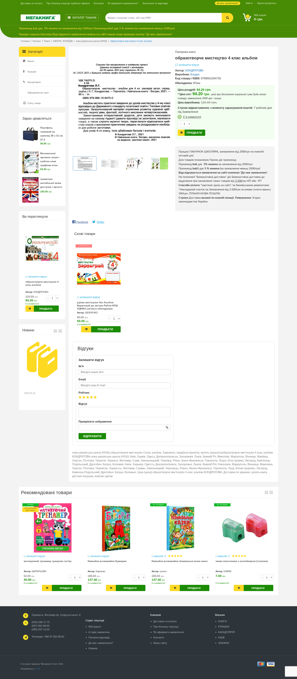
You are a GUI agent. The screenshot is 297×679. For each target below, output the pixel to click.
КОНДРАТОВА (41, 292)
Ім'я (81, 366)
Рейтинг (84, 392)
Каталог (84, 17)
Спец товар (34, 103)
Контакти (99, 3)
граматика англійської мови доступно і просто (51, 183)
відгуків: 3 (96, 556)
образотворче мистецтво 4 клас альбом (42, 283)
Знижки (223, 642)
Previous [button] (55, 331)
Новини (93, 648)
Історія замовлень (99, 632)
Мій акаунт (95, 626)
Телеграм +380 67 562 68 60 (48, 636)
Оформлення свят (38, 92)
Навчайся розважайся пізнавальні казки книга (116, 561)
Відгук (83, 403)
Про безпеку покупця (165, 626)
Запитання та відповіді (155, 3)
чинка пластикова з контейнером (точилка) (178, 561)
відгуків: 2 (160, 556)
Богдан (194, 74)
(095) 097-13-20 (41, 629)
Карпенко (36, 571)
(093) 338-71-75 (41, 622)
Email (82, 379)
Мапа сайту (160, 642)
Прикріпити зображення (95, 421)
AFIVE (37, 669)
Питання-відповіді (99, 637)
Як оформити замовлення (168, 632)
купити (99, 571)
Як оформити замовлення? (123, 3)
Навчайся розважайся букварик (43, 561)
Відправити (92, 436)
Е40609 (163, 571)
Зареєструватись (266, 3)
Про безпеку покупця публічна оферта (68, 3)
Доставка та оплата (31, 3)
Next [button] (60, 331)
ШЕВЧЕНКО (91, 312)
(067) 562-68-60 (41, 625)
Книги (31, 61)
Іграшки (32, 71)
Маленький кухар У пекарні (232, 561)
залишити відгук (37, 276)
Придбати (45, 308)
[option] (42, 269)
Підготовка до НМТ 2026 (40, 385)
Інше (221, 637)
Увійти (249, 3)
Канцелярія (34, 82)
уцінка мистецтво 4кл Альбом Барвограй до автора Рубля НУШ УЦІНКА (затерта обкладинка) (97, 305)
